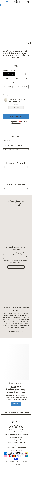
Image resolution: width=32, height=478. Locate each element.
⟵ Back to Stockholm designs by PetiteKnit (16, 412)
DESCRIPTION (7, 141)
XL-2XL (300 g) (22, 78)
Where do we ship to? (19, 432)
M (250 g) (22, 74)
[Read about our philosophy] (16, 288)
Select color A (16, 107)
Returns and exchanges (12, 440)
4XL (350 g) (8, 87)
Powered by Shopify (16, 464)
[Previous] (4, 167)
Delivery (9, 432)
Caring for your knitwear (10, 434)
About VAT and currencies (19, 447)
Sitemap (8, 447)
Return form (23, 440)
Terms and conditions (16, 437)
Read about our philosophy (16, 331)
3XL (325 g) (10, 82)
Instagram (25, 434)
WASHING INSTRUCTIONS (10, 149)
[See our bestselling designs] (16, 226)
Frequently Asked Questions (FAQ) (16, 442)
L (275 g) (7, 78)
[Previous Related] (4, 188)
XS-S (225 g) (9, 74)
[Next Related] (27, 188)
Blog (19, 434)
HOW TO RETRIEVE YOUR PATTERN (13, 145)
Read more (16, 123)
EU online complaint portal (11, 445)
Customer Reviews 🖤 (16, 450)
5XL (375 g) (22, 87)
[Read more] (16, 362)
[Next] (27, 167)
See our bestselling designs (16, 267)
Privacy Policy (23, 445)
